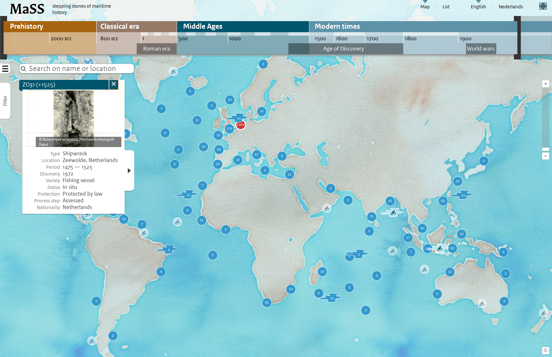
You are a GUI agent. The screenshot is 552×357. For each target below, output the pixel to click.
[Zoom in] (545, 149)
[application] (276, 178)
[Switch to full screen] (543, 6)
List (445, 7)
